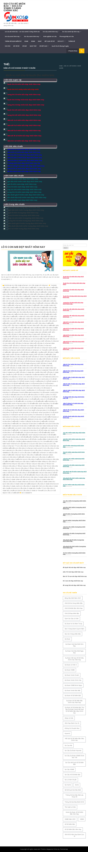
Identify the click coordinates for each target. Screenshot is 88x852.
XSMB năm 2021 (70, 819)
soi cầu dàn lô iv (14, 453)
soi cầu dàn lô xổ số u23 (18, 477)
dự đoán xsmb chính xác (73, 680)
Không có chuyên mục (72, 728)
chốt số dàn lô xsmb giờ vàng (18, 370)
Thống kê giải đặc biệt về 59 (74, 802)
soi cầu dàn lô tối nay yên (27, 468)
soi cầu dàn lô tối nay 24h (25, 464)
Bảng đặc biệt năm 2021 (73, 598)
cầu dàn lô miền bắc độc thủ (23, 301)
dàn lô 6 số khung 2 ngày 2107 (37, 386)
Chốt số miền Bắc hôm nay (74, 608)
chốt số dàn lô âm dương (18, 337)
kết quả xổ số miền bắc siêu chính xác (74, 739)
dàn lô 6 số (9, 377)
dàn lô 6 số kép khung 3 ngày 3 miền (26, 381)
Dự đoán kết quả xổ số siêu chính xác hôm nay (74, 659)
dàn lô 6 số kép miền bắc (16, 384)
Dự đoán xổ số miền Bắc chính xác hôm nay (74, 701)
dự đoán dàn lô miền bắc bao (37, 424)
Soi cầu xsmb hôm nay (50, 32)
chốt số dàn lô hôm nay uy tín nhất (34, 350)
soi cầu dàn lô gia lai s (41, 444)
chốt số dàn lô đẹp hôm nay (29, 341)
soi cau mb (68, 745)
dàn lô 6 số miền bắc (16, 399)
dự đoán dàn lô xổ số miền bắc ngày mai (20, 435)
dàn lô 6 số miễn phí (48, 408)
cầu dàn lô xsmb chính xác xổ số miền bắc (37, 314)
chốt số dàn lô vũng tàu (37, 357)
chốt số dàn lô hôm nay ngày (41, 348)
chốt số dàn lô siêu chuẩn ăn (16, 357)
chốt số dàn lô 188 (14, 334)
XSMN (33, 41)
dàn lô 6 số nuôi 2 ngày (15, 417)
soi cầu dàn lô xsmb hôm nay (45, 484)
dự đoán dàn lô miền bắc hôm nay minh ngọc (34, 426)
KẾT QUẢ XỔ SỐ (50, 41)
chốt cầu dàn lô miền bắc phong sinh (21, 326)
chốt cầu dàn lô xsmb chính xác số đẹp (32, 332)
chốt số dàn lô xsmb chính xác (17, 366)
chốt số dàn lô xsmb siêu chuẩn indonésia (28, 375)
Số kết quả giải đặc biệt (73, 790)
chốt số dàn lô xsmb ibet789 (40, 370)
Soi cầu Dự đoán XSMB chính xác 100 (74, 756)
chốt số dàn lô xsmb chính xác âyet (19, 368)
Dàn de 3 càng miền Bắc (73, 634)
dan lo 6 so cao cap (21, 377)
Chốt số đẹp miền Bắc (72, 613)
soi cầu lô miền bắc (12, 493)
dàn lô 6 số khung (32, 384)
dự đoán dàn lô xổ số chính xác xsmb (40, 430)
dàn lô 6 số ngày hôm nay (15, 413)
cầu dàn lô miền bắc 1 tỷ (12, 288)
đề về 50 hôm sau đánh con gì (74, 835)
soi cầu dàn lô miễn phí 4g (15, 459)
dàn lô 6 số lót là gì (27, 397)
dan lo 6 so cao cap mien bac (41, 377)
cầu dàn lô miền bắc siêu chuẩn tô (20, 308)
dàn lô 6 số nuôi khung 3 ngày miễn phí (38, 417)
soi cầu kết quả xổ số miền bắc (74, 763)
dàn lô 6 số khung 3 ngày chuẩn (19, 390)
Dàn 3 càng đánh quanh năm (74, 629)
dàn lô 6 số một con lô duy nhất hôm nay (26, 410)
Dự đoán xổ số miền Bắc (73, 695)
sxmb (77, 785)
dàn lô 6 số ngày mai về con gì (17, 415)
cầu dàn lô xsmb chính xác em (37, 312)
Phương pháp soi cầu (67, 36)
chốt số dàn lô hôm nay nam (19, 348)
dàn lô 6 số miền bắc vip (15, 408)
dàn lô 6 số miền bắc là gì (18, 401)
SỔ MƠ (24, 46)
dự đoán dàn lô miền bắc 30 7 (43, 419)
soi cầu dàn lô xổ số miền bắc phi (25, 475)
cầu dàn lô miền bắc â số (22, 292)
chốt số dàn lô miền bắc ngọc (21, 355)
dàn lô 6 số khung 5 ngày (45, 392)
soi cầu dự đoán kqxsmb (73, 750)
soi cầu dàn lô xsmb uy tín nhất (32, 491)
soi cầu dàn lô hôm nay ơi (22, 450)
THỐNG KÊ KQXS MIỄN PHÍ (13, 41)
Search (65, 248)
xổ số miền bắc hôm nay (73, 829)
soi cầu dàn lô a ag (25, 444)
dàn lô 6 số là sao (12, 397)
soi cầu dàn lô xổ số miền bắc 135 (28, 473)
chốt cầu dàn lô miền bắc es (23, 323)
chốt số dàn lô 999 (28, 334)
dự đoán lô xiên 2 (71, 665)
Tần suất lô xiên (70, 807)
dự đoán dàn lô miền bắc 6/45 (40, 421)
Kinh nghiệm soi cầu (50, 36)
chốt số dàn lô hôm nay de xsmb (21, 346)
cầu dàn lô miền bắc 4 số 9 (18, 290)
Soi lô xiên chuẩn (71, 780)
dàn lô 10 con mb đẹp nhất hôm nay (75, 576)
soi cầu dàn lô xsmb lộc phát (31, 486)
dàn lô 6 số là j (40, 395)
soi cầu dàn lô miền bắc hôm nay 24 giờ (36, 453)
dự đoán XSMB (70, 670)
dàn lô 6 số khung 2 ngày (16, 386)
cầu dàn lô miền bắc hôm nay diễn (41, 303)
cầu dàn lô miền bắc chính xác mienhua (30, 297)
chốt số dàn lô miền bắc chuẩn (31, 352)
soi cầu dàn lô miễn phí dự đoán (37, 459)
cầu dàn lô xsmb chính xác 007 (19, 310)
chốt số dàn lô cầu (35, 337)
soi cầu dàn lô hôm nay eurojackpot (30, 448)
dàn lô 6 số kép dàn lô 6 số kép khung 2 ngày (28, 379)
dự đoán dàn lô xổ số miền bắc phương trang (26, 437)
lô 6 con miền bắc (46, 442)
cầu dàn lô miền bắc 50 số (38, 290)
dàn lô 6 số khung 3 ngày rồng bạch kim (20, 392)
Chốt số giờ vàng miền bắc (74, 603)
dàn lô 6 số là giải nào (25, 395)
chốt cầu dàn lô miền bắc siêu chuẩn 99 (26, 328)
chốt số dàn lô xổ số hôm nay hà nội (27, 359)
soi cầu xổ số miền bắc (72, 774)
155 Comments (26, 493)
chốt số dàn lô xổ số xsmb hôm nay (22, 363)
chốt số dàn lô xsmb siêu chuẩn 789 (28, 372)
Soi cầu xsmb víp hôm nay (70, 32)
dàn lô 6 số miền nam (32, 408)
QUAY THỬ (33, 46)
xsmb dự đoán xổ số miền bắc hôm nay (74, 813)
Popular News (73, 51)
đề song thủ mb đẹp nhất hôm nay (74, 585)
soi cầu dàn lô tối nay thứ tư (37, 466)
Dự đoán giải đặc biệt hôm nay (74, 645)
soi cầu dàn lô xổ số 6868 (19, 471)
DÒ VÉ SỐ (16, 46)
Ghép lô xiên (69, 718)
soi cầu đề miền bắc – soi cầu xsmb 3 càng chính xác (14, 7)
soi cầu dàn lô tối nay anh (16, 466)
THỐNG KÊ (71, 41)
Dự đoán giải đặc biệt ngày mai (74, 652)
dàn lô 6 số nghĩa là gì (37, 415)
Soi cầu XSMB (69, 769)
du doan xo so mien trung (73, 623)
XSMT (40, 41)
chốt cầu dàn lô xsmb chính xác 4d (31, 330)
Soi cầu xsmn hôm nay (31, 36)
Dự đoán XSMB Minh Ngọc (73, 685)
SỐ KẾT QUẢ (43, 46)
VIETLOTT (61, 41)
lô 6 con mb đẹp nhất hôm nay (23, 247)
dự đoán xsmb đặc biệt (72, 690)
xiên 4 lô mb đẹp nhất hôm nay (73, 572)
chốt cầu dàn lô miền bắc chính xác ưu (29, 321)
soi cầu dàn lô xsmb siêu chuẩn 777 (30, 488)
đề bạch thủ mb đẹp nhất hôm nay (74, 567)
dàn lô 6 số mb (40, 397)
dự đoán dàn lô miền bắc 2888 (19, 419)
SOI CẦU (7, 46)
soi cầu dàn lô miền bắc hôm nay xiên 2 (21, 457)
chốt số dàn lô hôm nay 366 (22, 343)
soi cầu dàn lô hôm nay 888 (27, 446)
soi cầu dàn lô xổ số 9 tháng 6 (40, 471)
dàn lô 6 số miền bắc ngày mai (34, 404)
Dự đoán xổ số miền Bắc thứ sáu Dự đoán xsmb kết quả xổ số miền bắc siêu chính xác (74, 710)
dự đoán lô (34, 442)
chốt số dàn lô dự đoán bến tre (33, 339)
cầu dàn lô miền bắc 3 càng (32, 288)
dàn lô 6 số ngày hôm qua (35, 413)
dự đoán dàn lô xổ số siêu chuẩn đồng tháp (34, 439)
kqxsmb (67, 733)
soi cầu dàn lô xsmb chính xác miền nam (19, 484)
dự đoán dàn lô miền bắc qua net (41, 428)
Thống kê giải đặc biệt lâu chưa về (74, 796)
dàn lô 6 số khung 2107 (27, 388)
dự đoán (67, 639)
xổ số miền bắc (70, 824)
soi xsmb (68, 785)
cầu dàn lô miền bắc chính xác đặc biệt (22, 294)
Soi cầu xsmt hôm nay (12, 36)
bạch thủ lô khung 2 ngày (60, 46)
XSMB (26, 41)
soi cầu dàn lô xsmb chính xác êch (19, 482)
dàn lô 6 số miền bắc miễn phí (40, 401)
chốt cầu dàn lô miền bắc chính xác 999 (21, 319)
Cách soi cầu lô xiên (72, 618)
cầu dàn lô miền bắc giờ (43, 301)
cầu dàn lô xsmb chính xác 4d (42, 310)
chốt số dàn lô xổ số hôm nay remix (26, 361)
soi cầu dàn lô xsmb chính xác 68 (40, 477)
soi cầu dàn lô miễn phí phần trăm (32, 462)
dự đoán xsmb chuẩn (72, 675)
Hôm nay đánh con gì (72, 723)
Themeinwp (64, 849)
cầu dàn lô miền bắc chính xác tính (30, 299)
